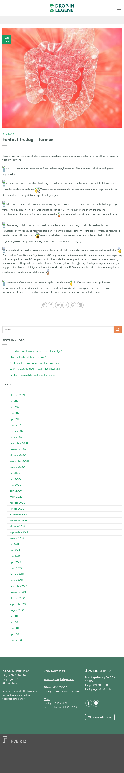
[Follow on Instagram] (96, 703)
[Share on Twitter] (58, 305)
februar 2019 (17, 574)
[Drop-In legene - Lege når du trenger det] (62, 8)
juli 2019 (14, 544)
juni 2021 (15, 407)
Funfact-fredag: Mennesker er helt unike (32, 375)
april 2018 (15, 634)
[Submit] (118, 329)
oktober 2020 (18, 455)
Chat (47, 699)
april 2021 (15, 419)
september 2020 (19, 461)
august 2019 (17, 538)
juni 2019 (15, 550)
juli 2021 (14, 401)
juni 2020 (15, 478)
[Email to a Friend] (65, 305)
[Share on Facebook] (51, 305)
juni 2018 (15, 622)
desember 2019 (18, 514)
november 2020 (19, 449)
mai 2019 (15, 556)
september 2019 (19, 532)
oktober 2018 (17, 598)
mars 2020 (16, 496)
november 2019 (18, 520)
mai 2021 (15, 413)
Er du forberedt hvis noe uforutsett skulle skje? (36, 351)
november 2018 (19, 592)
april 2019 (15, 562)
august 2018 (17, 610)
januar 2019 (16, 580)
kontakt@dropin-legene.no (59, 679)
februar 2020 (17, 502)
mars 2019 (16, 568)
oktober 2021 (17, 395)
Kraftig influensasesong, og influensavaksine (35, 363)
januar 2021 (16, 437)
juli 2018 (15, 616)
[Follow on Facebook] (88, 703)
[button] (119, 8)
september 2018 (19, 604)
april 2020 (16, 490)
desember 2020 (19, 443)
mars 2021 (16, 425)
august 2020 (17, 467)
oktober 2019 (17, 526)
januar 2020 (17, 508)
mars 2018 (16, 640)
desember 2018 (18, 586)
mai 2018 (15, 628)
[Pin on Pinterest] (73, 305)
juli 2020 (15, 473)
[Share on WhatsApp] (44, 305)
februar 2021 (17, 431)
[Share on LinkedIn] (80, 305)
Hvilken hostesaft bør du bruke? (28, 357)
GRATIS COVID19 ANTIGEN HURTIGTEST (35, 369)
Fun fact (8, 134)
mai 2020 (15, 484)
